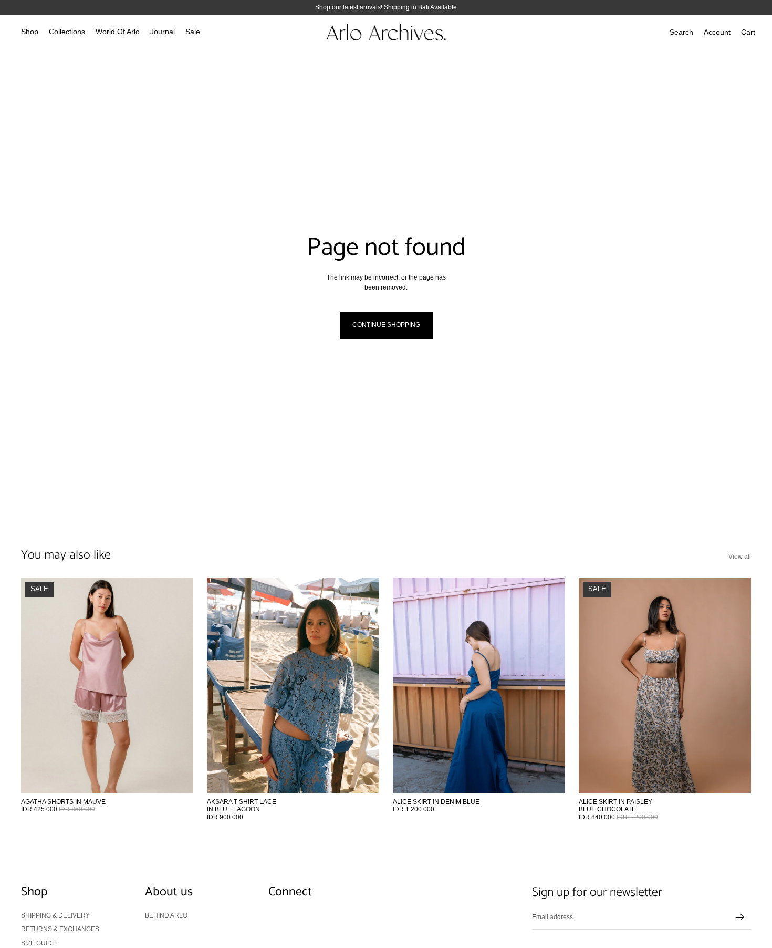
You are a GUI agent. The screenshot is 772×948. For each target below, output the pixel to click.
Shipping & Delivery (55, 915)
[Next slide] (177, 685)
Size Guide (38, 942)
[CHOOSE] (177, 776)
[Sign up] (740, 917)
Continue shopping (386, 324)
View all (739, 556)
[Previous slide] (37, 685)
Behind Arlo (166, 915)
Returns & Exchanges (60, 929)
